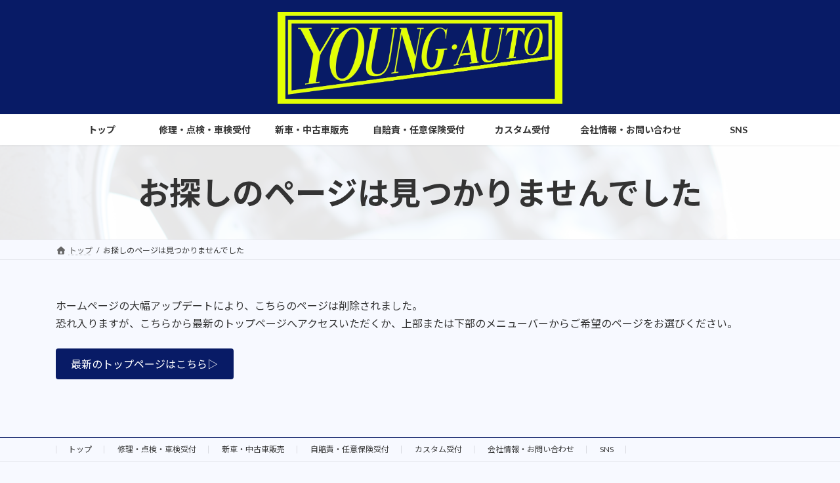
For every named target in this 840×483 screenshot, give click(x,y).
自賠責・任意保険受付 (349, 449)
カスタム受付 (438, 449)
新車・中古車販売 (253, 449)
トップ (80, 449)
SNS (607, 449)
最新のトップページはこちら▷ (144, 364)
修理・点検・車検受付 (156, 449)
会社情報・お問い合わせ (531, 449)
